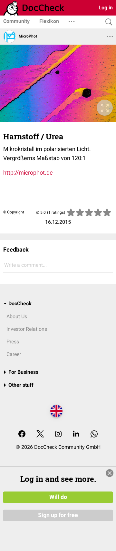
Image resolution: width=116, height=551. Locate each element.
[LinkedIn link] (76, 434)
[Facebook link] (21, 434)
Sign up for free (58, 515)
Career (13, 354)
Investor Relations (26, 329)
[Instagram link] (58, 434)
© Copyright (13, 212)
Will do (58, 497)
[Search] (107, 22)
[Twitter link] (40, 434)
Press (12, 342)
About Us (16, 316)
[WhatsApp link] (94, 434)
